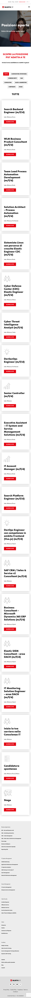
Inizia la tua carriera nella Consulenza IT (12, 731)
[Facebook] (14, 984)
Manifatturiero (4, 933)
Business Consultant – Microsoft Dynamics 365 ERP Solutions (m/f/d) (15, 613)
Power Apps (3, 841)
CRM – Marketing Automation (7, 833)
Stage (20, 86)
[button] (29, 7)
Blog (2, 965)
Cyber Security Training (6, 948)
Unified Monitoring (5, 861)
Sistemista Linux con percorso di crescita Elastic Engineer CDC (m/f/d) (14, 248)
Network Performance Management (9, 875)
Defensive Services (5, 907)
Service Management (5, 884)
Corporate (12, 86)
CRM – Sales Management (6, 835)
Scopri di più (10, 121)
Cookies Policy (13, 989)
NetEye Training (4, 945)
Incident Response (5, 902)
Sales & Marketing (21, 82)
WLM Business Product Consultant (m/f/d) (15, 142)
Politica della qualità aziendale (8, 962)
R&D (21, 78)
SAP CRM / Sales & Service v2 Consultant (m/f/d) (15, 573)
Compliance (20, 989)
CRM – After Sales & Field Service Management (11, 838)
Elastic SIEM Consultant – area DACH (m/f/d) (14, 654)
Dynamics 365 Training (6, 953)
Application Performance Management (9, 864)
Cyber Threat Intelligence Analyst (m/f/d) (13, 324)
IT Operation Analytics (6, 867)
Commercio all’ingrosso (6, 930)
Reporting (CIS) (4, 849)
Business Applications (5, 827)
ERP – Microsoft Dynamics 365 (7, 830)
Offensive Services (5, 904)
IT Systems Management (6, 858)
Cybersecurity (12, 78)
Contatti (3, 967)
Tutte (6, 74)
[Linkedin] (10, 984)
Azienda (3, 959)
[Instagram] (20, 984)
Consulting (8, 82)
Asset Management (5, 872)
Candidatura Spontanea (19, 74)
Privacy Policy (6, 989)
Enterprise (3, 925)
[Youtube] (17, 984)
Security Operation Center (6, 910)
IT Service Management (6, 887)
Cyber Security (4, 899)
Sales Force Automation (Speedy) (8, 846)
